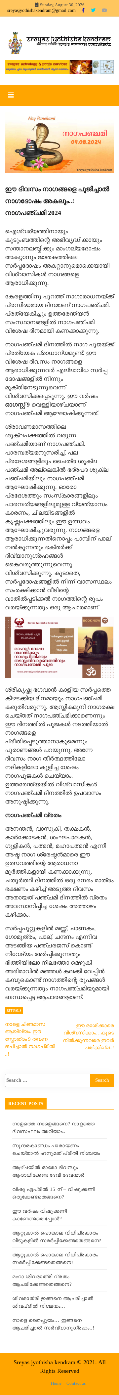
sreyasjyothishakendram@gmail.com (41, 10)
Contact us (76, 1383)
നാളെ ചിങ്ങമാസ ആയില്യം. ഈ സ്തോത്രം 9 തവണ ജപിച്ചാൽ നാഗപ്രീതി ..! (30, 1039)
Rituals (14, 1010)
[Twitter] (94, 10)
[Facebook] (84, 10)
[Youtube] (104, 10)
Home (56, 1383)
